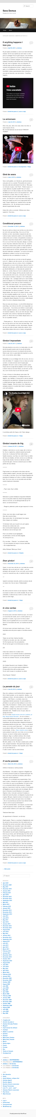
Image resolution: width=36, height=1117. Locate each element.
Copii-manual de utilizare (10, 1028)
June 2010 (5, 966)
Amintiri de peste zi (13, 111)
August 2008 (6, 1007)
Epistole (5, 1033)
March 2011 (6, 949)
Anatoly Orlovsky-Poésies (10, 1024)
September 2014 (7, 914)
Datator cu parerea (8, 1032)
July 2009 (5, 986)
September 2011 (7, 939)
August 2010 (6, 962)
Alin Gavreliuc (7, 1074)
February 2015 (7, 906)
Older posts (6, 869)
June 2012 (5, 931)
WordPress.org (7, 1106)
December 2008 (7, 999)
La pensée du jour (11, 686)
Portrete (5, 1047)
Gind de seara (9, 174)
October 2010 (6, 959)
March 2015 (6, 904)
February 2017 (7, 893)
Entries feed (6, 1102)
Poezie (5, 1045)
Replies (21, 553)
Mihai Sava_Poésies (8, 1037)
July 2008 (5, 1009)
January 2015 (6, 908)
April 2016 (5, 894)
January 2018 (6, 891)
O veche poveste (10, 761)
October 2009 (6, 982)
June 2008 (5, 1011)
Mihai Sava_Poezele (8, 1039)
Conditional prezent (12, 223)
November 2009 (7, 980)
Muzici (5, 1041)
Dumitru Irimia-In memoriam (11, 1084)
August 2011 (6, 941)
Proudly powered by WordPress (18, 1113)
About (10, 30)
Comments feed (7, 1104)
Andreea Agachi (7, 1080)
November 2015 (7, 898)
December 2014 (7, 910)
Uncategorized (22, 166)
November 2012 (7, 928)
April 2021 (5, 883)
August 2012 (6, 929)
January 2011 (6, 953)
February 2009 (7, 996)
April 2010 (5, 970)
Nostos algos (6, 1043)
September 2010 (7, 961)
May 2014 (5, 920)
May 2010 (5, 968)
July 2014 (5, 916)
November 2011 (7, 937)
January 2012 (6, 935)
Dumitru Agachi (7, 1082)
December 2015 (7, 896)
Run (4, 1049)
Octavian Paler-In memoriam (11, 1090)
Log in (4, 1100)
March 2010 (6, 972)
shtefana (19, 48)
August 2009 (6, 984)
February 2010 (7, 974)
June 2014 (5, 918)
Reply (29, 166)
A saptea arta (6, 1020)
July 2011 (5, 943)
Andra (4, 1076)
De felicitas (13, 1064)
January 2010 (6, 976)
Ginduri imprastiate (12, 340)
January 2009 (6, 997)
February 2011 (7, 951)
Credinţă (5, 1030)
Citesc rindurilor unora (22, 730)
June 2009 (5, 988)
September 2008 (7, 1005)
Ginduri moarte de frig (13, 443)
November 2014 (7, 912)
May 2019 (5, 887)
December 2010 (7, 955)
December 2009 (7, 978)
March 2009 (6, 994)
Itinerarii (5, 1035)
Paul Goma (6, 1092)
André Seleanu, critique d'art (11, 1078)
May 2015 (5, 902)
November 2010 (7, 957)
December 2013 (7, 926)
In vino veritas (9, 607)
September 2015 (7, 900)
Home (4, 30)
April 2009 (5, 992)
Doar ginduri (8, 560)
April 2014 (5, 922)
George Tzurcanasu (8, 1086)
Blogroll (5, 1026)
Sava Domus (9, 10)
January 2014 (6, 924)
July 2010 (5, 964)
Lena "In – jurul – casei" (10, 1088)
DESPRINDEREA (14, 1060)
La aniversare (9, 119)
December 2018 (7, 889)
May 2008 (5, 1013)
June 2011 (5, 945)
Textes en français (8, 1051)
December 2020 (7, 885)
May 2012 (5, 933)
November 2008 (7, 1001)
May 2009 (5, 990)
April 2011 (5, 947)
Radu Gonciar (7, 1094)
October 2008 (6, 1003)
